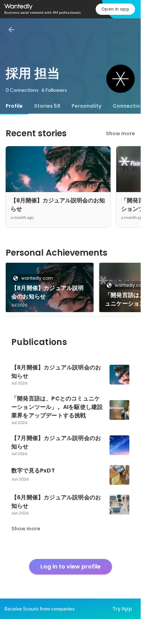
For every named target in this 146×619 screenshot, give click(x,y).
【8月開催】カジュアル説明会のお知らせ (47, 292)
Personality (86, 105)
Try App (122, 608)
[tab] (14, 105)
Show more (120, 133)
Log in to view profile (70, 567)
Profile (14, 105)
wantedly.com (37, 278)
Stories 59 (47, 105)
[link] (50, 287)
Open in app (115, 9)
